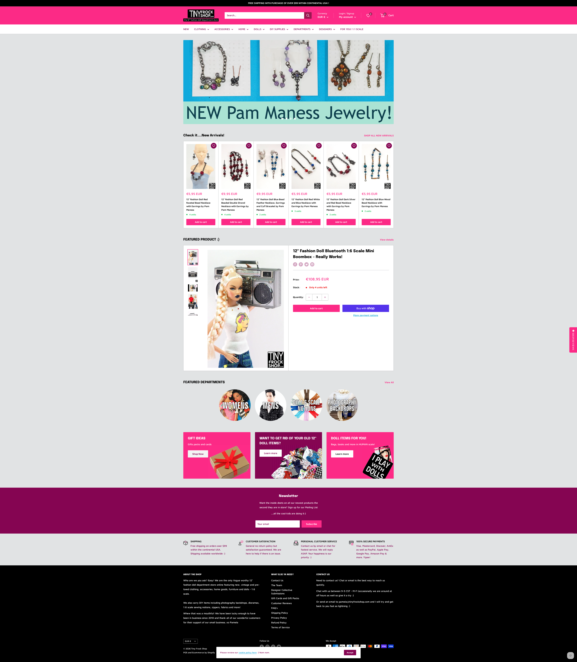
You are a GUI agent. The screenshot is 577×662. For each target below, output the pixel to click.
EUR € (188, 641)
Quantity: (298, 297)
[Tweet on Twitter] (306, 264)
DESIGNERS (325, 29)
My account (346, 16)
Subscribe (311, 524)
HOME (241, 29)
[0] (368, 15)
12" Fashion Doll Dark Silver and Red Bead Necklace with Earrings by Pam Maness (341, 204)
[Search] (308, 15)
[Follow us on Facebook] (262, 646)
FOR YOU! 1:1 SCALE (351, 29)
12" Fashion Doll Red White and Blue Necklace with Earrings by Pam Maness (306, 203)
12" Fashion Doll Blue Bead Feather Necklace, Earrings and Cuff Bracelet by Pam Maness (270, 204)
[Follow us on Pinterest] (273, 646)
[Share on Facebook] (295, 264)
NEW (186, 29)
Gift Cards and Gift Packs (285, 598)
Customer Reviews (281, 603)
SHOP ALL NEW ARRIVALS (379, 135)
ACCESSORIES (222, 29)
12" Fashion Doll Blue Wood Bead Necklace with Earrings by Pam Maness (376, 203)
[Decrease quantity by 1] (309, 297)
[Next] (393, 184)
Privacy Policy (279, 617)
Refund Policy (279, 622)
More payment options (365, 315)
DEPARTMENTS (302, 29)
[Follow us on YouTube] (279, 646)
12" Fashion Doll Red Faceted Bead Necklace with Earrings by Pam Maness (198, 204)
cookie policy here (248, 652)
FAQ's (274, 608)
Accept (350, 652)
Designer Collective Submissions (281, 592)
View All (389, 382)
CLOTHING (200, 29)
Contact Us (277, 580)
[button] (214, 146)
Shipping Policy (279, 612)
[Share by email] (312, 264)
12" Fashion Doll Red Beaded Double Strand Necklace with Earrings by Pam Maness (235, 204)
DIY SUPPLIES (277, 29)
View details (387, 239)
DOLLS (257, 29)
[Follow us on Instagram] (267, 646)
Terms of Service (280, 627)
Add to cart (201, 222)
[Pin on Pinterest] (301, 264)
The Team (276, 585)
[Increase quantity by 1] (325, 297)
